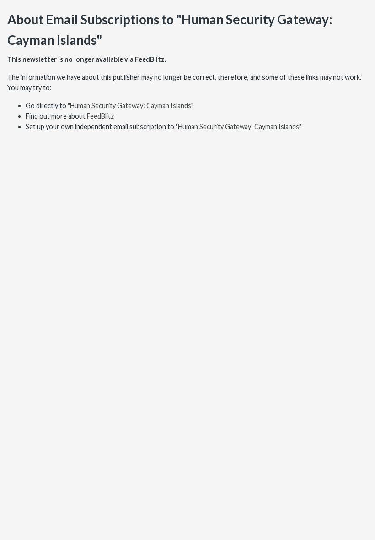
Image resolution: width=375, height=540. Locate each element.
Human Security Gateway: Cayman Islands (130, 105)
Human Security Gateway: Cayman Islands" (239, 126)
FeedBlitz (100, 116)
